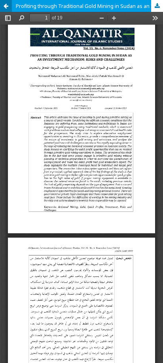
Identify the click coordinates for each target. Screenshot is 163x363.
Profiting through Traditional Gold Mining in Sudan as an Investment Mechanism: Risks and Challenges (89, 6)
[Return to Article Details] (6, 6)
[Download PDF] (157, 6)
